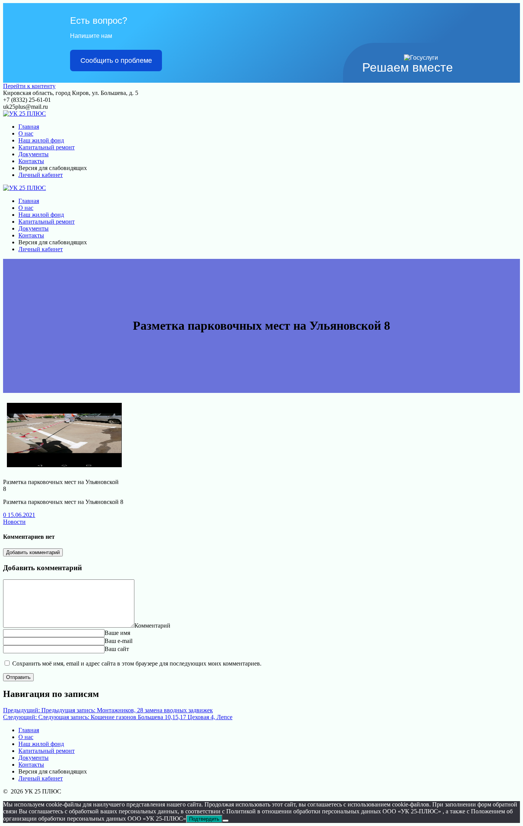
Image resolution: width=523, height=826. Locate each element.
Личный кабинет (40, 175)
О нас (25, 133)
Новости (14, 521)
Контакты (31, 161)
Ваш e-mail (118, 641)
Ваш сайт (117, 649)
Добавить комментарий (33, 552)
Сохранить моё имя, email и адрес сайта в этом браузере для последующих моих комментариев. (137, 663)
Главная (28, 126)
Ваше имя (117, 633)
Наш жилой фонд (41, 140)
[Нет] (225, 820)
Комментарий (152, 625)
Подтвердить (204, 819)
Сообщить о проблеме (116, 60)
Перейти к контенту (29, 86)
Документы (33, 154)
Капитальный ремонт (46, 147)
